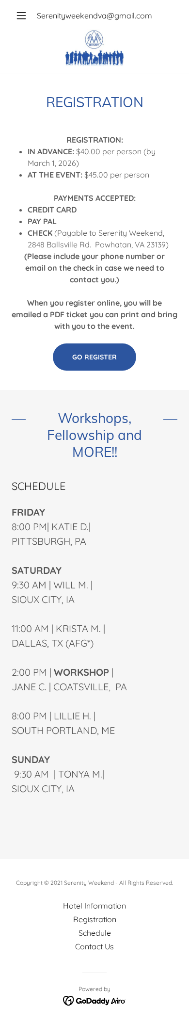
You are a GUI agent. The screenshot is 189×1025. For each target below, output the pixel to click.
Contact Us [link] (94, 946)
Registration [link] (94, 919)
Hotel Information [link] (94, 906)
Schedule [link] (95, 933)
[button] (24, 15)
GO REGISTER (94, 357)
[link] (94, 48)
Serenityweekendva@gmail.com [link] (94, 15)
